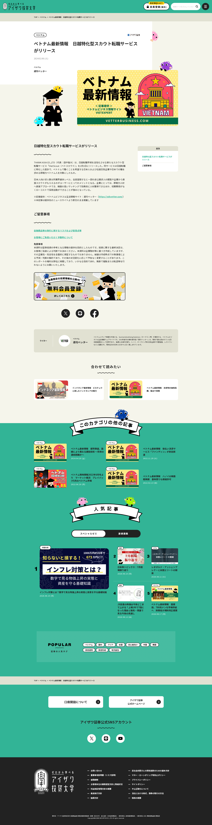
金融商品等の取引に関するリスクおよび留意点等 (57, 230)
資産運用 (89, 650)
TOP (35, 17)
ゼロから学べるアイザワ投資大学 (19, 6)
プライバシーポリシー (141, 779)
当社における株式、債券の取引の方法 (148, 793)
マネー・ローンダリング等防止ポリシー (148, 775)
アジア (110, 644)
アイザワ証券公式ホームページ (136, 702)
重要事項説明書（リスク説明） (104, 775)
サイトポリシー (138, 784)
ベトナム (43, 17)
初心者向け (133, 644)
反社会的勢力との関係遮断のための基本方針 (150, 770)
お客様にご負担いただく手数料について (53, 237)
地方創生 (115, 650)
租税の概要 (136, 798)
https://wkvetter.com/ (111, 196)
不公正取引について (140, 788)
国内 (100, 644)
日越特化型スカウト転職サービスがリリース (157, 158)
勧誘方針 (94, 798)
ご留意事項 (146, 165)
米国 (121, 644)
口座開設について (75, 702)
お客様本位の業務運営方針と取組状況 (107, 784)
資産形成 (102, 650)
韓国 (154, 644)
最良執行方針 (96, 793)
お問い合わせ (96, 770)
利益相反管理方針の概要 (101, 788)
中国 (145, 644)
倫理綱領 (94, 779)
